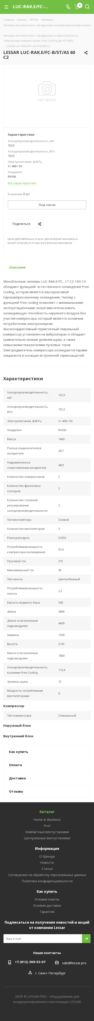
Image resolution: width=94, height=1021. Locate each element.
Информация (47, 848)
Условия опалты (47, 899)
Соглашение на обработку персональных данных (47, 875)
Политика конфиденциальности (47, 881)
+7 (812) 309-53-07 (30, 962)
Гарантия (47, 911)
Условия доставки (47, 905)
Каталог (47, 811)
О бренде (47, 856)
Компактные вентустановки (47, 832)
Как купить (47, 891)
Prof (47, 825)
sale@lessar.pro (74, 963)
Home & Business (47, 819)
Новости (47, 862)
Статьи (47, 868)
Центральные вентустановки (47, 838)
